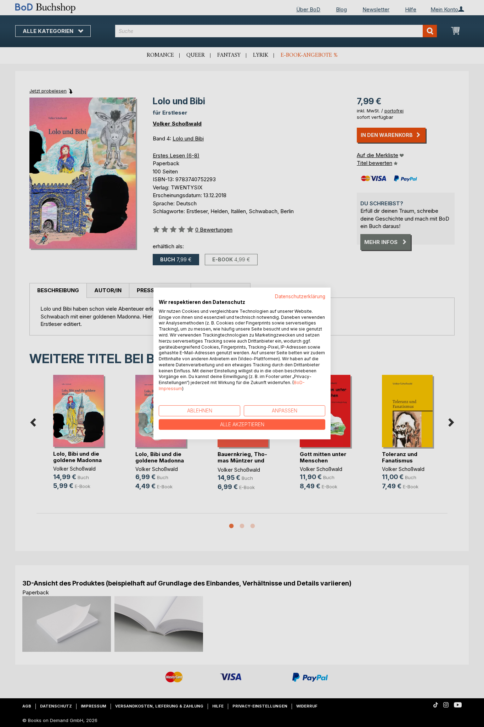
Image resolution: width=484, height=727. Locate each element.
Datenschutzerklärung (300, 296)
